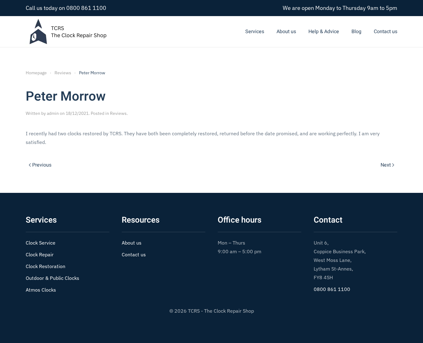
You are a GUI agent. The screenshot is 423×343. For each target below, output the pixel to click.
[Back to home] (69, 31)
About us (132, 243)
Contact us (134, 254)
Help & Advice (323, 31)
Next (386, 165)
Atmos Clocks (41, 290)
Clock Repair (40, 254)
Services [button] (254, 31)
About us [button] (286, 31)
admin (53, 113)
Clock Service (40, 243)
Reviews (118, 113)
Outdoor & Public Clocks (52, 278)
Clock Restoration (45, 266)
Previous (41, 165)
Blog (356, 31)
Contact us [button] (385, 31)
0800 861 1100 (332, 289)
